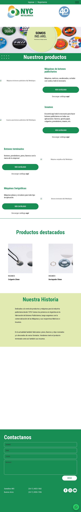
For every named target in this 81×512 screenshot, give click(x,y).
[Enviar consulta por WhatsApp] (76, 507)
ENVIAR (69, 478)
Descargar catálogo (60, 96)
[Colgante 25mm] (26, 258)
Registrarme (42, 2)
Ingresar (31, 2)
